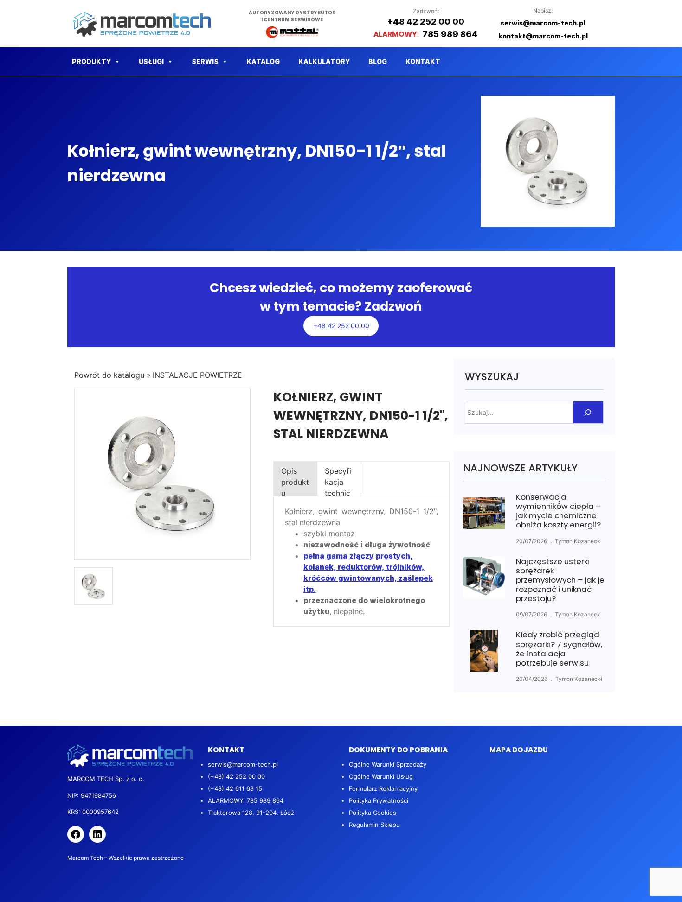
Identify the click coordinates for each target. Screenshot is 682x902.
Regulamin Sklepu (374, 824)
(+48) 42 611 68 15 (235, 788)
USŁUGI (151, 61)
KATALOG (263, 61)
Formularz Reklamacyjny (383, 788)
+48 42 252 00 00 (341, 326)
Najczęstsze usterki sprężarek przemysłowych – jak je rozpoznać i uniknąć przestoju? (560, 580)
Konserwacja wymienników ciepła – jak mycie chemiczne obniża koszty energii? (558, 511)
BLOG (377, 61)
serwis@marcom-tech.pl (243, 764)
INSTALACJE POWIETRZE (197, 375)
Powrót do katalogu (110, 375)
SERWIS (205, 61)
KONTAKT (422, 61)
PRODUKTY (91, 61)
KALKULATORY (324, 61)
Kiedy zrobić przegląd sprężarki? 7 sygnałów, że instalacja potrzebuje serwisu (559, 648)
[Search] (588, 412)
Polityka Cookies (372, 812)
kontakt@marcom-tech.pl (543, 36)
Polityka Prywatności (378, 800)
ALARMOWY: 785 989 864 (245, 800)
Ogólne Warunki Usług (381, 776)
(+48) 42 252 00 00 (236, 776)
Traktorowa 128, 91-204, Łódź (251, 812)
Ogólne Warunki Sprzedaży (387, 764)
